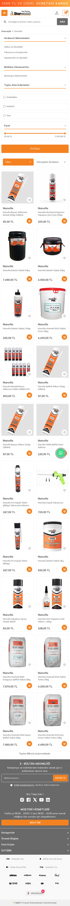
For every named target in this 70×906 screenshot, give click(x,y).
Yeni (9, 115)
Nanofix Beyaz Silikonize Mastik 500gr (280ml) (15, 213)
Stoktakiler (12, 97)
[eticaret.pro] (35, 896)
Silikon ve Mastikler (13, 47)
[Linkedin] (47, 799)
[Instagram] (22, 799)
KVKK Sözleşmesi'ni (24, 785)
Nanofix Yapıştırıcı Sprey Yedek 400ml (15, 620)
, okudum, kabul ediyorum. (37, 785)
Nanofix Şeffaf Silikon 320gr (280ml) (51, 387)
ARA (62, 21)
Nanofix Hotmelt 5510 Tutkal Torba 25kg (52, 678)
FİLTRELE (35, 148)
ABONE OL (60, 777)
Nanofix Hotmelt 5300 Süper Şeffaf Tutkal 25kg (17, 736)
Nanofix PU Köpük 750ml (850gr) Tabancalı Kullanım (16, 504)
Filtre (8, 161)
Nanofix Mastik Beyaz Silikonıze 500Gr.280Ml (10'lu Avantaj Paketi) (17, 388)
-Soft (16, 902)
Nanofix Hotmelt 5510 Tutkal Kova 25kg (52, 329)
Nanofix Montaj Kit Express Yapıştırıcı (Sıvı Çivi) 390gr (51, 213)
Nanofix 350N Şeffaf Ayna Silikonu (50, 445)
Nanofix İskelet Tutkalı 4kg (51, 560)
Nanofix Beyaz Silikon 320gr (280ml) (16, 445)
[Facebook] (28, 799)
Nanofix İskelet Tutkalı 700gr (17, 328)
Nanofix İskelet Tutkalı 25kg (51, 270)
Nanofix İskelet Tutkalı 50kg (16, 270)
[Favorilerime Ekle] (29, 200)
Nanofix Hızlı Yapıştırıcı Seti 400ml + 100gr (51, 620)
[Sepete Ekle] (29, 221)
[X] (35, 799)
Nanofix (8, 208)
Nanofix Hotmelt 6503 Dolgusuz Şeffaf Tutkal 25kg (16, 678)
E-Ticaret (24, 902)
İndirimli (10, 106)
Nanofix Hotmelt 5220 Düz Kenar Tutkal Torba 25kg (51, 736)
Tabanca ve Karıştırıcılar (16, 52)
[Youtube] (41, 799)
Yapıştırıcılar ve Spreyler (16, 57)
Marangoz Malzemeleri (15, 75)
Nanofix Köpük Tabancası (50, 502)
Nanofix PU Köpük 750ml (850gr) (15, 562)
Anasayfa (6, 31)
